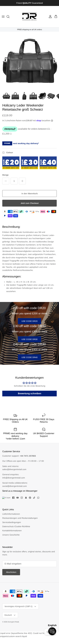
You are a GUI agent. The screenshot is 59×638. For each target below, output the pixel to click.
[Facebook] (13, 498)
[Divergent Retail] (29, 16)
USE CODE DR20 (29, 321)
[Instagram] (22, 498)
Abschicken (11, 572)
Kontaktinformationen (12, 530)
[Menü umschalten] (3, 16)
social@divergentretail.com (14, 486)
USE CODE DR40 (29, 357)
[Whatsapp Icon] (38, 498)
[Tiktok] (34, 498)
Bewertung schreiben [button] (29, 393)
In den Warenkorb (29, 193)
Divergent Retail (13, 622)
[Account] (49, 16)
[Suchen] (9, 16)
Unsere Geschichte (11, 535)
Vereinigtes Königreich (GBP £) (18, 606)
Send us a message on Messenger (19, 491)
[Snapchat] (26, 498)
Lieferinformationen (11, 514)
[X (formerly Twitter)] (6, 498)
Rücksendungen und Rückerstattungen (20, 518)
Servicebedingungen (11, 522)
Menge (5, 175)
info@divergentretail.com (13, 478)
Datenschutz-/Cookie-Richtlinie (16, 526)
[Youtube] (17, 498)
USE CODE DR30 (29, 339)
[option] (29, 61)
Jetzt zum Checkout (30, 203)
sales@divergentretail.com (14, 469)
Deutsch (8, 615)
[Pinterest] (30, 498)
